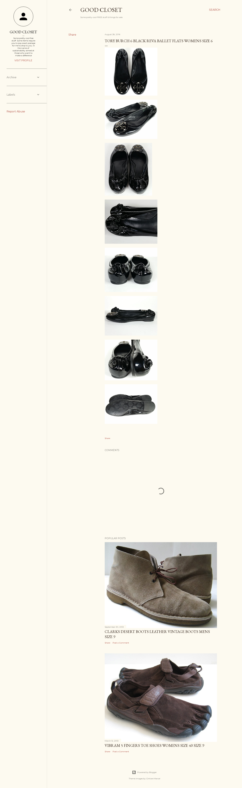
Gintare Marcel (153, 778)
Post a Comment (121, 643)
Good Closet (101, 10)
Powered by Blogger (147, 772)
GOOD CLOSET (23, 31)
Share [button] (72, 34)
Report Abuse (16, 111)
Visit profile (23, 60)
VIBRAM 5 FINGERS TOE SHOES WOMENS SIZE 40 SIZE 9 (154, 745)
